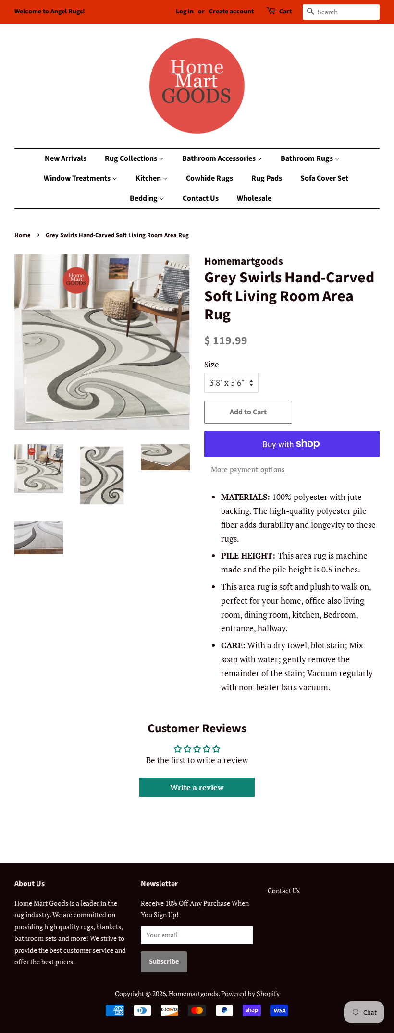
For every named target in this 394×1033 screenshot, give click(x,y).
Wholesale (254, 198)
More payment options (248, 469)
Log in (185, 11)
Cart (285, 11)
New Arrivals (65, 158)
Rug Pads (266, 178)
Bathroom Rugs (307, 158)
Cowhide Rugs (209, 178)
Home (22, 235)
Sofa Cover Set (324, 178)
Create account (231, 11)
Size (211, 364)
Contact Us (201, 198)
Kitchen (148, 178)
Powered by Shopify (250, 993)
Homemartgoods (193, 993)
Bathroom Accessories (219, 158)
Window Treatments (78, 178)
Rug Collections (132, 158)
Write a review (197, 787)
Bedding (144, 198)
